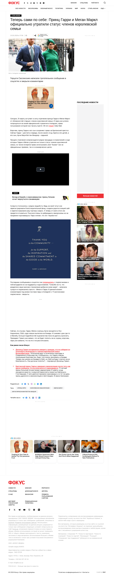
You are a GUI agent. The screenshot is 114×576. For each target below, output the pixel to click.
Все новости (20, 8)
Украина (69, 8)
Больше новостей (90, 196)
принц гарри (22, 388)
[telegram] (19, 510)
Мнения (74, 2)
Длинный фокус (31, 491)
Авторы (45, 491)
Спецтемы (84, 2)
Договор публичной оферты (13, 503)
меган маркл (58, 388)
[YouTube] (34, 3)
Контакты (86, 572)
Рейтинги (95, 2)
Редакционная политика (31, 502)
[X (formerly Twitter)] (27, 3)
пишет (51, 126)
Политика (59, 8)
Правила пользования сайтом (47, 496)
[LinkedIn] (43, 3)
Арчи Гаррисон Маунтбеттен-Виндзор (24, 391)
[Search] (104, 2)
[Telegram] (30, 3)
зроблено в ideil (101, 572)
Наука (83, 8)
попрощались (48, 282)
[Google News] (40, 3)
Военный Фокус (47, 8)
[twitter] (14, 510)
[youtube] (24, 510)
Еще (102, 8)
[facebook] (10, 510)
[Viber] (37, 3)
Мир (76, 8)
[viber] (29, 510)
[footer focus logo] (16, 482)
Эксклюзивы (33, 8)
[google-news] (34, 510)
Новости (12, 488)
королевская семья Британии (40, 388)
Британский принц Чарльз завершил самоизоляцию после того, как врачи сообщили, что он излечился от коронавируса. (43, 367)
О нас (10, 494)
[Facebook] (24, 3)
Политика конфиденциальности (69, 572)
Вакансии (29, 494)
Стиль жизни (93, 8)
